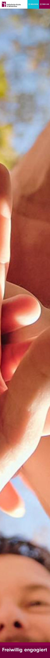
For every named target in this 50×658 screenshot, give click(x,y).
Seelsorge (34, 4)
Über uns (45, 4)
